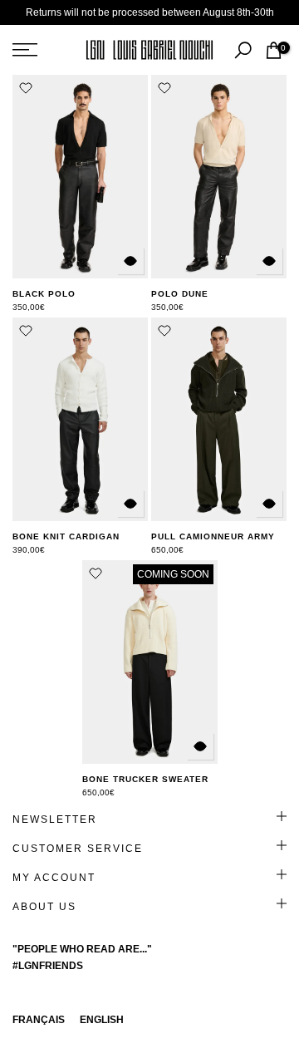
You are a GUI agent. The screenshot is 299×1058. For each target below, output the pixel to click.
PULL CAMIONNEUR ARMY (213, 536)
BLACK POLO (44, 293)
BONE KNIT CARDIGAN (66, 536)
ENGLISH (102, 1020)
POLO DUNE (179, 293)
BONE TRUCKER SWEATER (145, 779)
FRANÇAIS (38, 1020)
